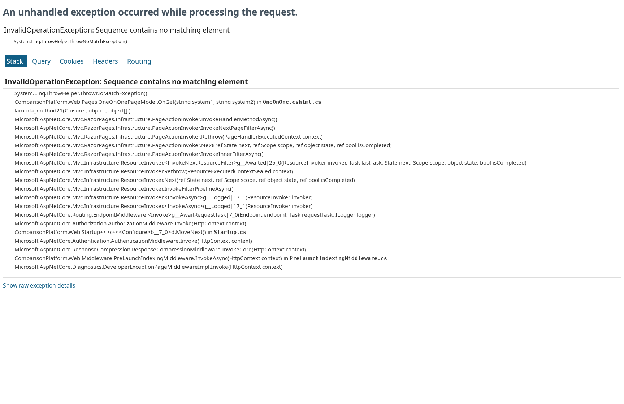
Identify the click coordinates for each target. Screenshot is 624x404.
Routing (139, 61)
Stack (15, 61)
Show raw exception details (39, 285)
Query (42, 61)
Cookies (73, 61)
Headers (106, 61)
